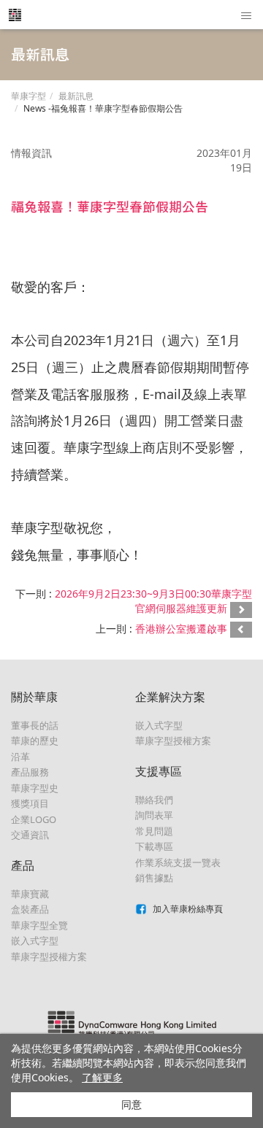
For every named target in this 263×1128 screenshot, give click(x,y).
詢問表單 (154, 815)
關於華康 (34, 697)
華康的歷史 (34, 740)
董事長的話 (34, 725)
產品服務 (30, 772)
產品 (22, 865)
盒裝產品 (30, 909)
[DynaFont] (14, 14)
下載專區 (154, 846)
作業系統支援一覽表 (178, 862)
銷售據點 (154, 877)
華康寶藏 (30, 893)
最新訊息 (76, 96)
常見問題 (154, 831)
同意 (131, 1104)
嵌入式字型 (34, 940)
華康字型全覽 (39, 925)
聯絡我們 (154, 799)
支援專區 (158, 771)
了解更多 (102, 1077)
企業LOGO (33, 819)
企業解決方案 (170, 697)
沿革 (20, 756)
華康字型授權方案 (49, 956)
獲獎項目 (30, 803)
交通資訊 (30, 834)
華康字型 (28, 96)
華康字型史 (34, 788)
